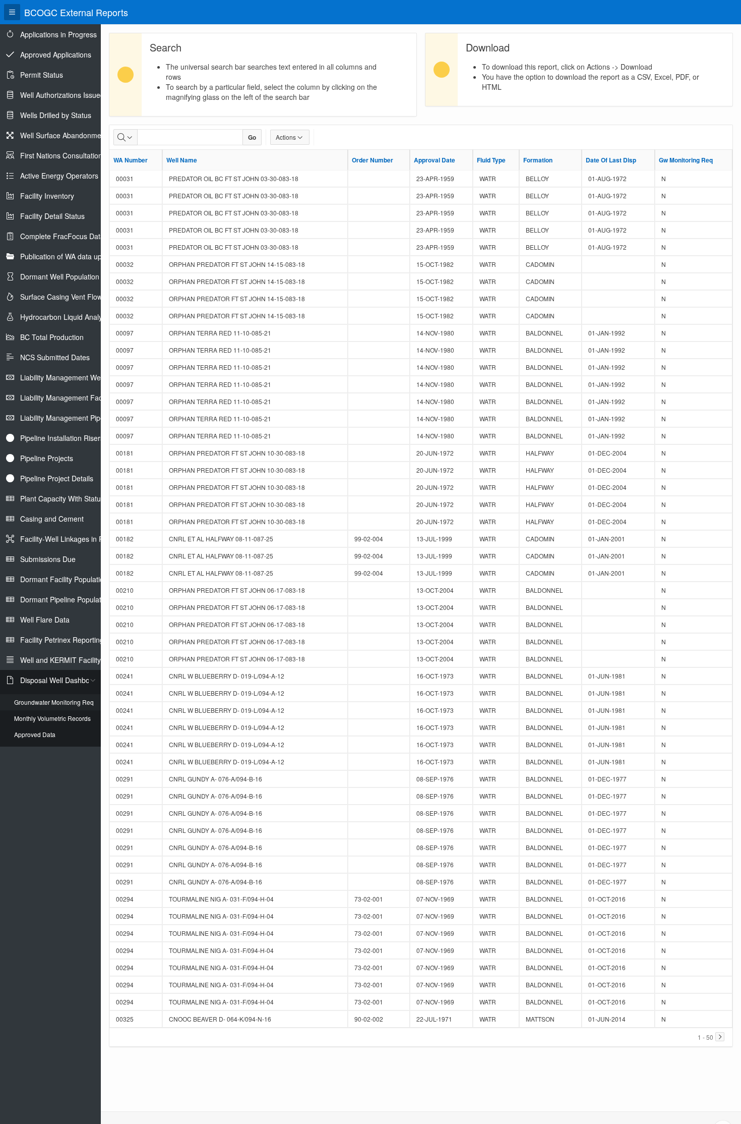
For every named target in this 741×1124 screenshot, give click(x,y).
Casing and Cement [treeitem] (52, 519)
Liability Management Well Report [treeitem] (74, 377)
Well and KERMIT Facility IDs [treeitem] (66, 660)
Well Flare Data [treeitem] (45, 619)
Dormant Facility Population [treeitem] (64, 579)
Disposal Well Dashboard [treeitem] (60, 680)
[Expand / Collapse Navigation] (12, 12)
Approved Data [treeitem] (34, 734)
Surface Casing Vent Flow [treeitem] (61, 297)
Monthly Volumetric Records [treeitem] (52, 718)
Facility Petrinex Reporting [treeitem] (62, 640)
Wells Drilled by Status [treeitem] (55, 115)
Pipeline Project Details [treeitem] (56, 478)
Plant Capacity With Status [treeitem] (62, 498)
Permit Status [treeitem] (41, 75)
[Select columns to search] (125, 137)
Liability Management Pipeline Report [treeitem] (79, 418)
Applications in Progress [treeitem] (58, 34)
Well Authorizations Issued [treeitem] (62, 95)
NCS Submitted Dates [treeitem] (55, 357)
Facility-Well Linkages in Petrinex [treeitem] (72, 539)
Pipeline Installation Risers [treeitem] (62, 438)
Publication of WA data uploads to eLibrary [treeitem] (87, 256)
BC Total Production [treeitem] (52, 337)
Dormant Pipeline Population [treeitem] (65, 599)
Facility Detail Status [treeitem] (52, 216)
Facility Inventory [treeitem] (47, 196)
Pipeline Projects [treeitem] (46, 458)
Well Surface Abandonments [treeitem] (65, 135)
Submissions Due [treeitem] (48, 559)
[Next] (719, 1036)
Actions (286, 137)
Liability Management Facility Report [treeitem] (78, 397)
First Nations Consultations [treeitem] (63, 155)
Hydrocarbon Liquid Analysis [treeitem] (65, 317)
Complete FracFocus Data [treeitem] (62, 236)
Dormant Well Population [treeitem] (59, 276)
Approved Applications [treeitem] (55, 54)
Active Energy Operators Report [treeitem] (71, 176)
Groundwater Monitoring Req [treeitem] (54, 702)
